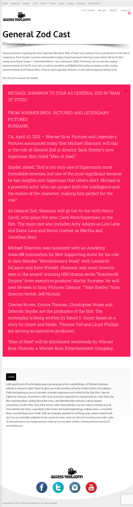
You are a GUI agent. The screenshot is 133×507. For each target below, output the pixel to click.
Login (103, 10)
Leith (11, 377)
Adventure (15, 3)
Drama (43, 3)
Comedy (26, 3)
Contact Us (125, 10)
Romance (81, 3)
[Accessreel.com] (17, 20)
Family (61, 3)
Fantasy (70, 3)
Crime (35, 3)
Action (5, 3)
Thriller (52, 3)
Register (113, 10)
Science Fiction (94, 3)
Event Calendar (88, 10)
